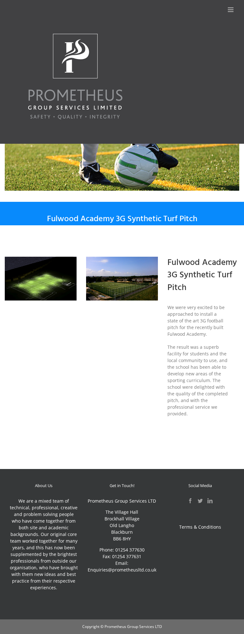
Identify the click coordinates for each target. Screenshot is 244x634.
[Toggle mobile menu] (231, 9)
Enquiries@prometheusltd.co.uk (122, 570)
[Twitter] (200, 500)
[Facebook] (190, 500)
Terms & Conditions (200, 527)
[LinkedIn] (210, 500)
